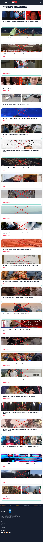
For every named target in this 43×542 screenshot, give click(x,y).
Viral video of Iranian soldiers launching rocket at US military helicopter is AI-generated (21, 281)
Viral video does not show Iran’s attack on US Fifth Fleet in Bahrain (17, 216)
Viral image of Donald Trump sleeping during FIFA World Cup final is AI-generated (20, 118)
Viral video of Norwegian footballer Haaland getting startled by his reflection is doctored (21, 183)
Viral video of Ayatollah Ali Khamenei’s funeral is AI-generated (16, 167)
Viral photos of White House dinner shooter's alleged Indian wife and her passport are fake (20, 380)
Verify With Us (3, 527)
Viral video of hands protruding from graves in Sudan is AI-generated (17, 249)
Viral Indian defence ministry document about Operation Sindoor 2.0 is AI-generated (20, 265)
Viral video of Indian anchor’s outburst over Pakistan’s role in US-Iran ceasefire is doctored (21, 463)
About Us (2, 521)
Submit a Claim (4, 524)
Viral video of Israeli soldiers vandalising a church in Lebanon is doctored (18, 297)
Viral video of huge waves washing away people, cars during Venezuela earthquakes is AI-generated (21, 233)
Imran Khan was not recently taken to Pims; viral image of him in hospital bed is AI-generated (20, 70)
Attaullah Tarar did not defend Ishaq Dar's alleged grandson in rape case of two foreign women (21, 151)
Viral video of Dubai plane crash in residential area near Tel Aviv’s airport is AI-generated (21, 479)
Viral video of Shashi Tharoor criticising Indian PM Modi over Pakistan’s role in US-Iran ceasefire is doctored (21, 447)
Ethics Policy (3, 526)
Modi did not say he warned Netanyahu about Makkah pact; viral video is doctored (20, 53)
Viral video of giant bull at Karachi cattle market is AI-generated (16, 313)
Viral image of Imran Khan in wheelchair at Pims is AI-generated (16, 134)
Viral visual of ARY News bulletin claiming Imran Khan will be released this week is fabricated (20, 330)
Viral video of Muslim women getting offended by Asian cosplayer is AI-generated (19, 346)
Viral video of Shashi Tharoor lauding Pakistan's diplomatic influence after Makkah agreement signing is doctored (20, 87)
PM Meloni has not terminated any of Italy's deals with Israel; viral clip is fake (19, 396)
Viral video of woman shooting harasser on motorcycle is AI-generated (17, 200)
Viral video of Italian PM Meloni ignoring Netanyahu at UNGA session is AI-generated (20, 363)
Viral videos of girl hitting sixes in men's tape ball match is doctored (17, 37)
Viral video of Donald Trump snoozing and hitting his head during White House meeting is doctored (21, 413)
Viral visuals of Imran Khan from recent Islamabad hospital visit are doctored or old (20, 21)
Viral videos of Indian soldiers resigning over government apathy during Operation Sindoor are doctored (20, 430)
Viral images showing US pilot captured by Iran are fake (14, 496)
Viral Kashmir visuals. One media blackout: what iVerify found (16, 104)
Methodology (3, 523)
